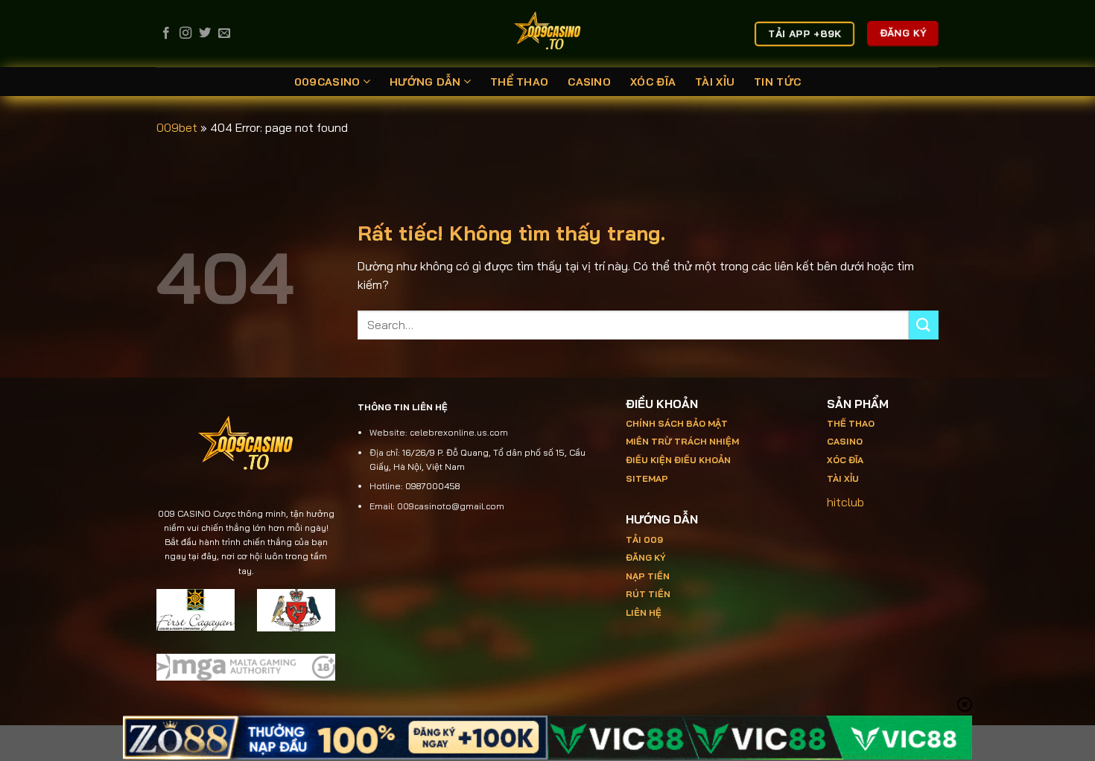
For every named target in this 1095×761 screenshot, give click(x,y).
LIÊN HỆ (643, 612)
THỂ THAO (519, 82)
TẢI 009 (644, 539)
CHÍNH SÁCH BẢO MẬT (677, 423)
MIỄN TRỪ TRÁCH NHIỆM (682, 441)
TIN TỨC (777, 82)
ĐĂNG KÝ (646, 557)
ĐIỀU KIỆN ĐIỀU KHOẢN (678, 459)
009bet (176, 127)
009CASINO (327, 82)
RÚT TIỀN (648, 593)
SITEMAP (647, 478)
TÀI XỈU (714, 82)
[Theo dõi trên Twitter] (205, 33)
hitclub (845, 501)
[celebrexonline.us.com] (548, 33)
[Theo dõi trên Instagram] (185, 33)
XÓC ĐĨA (653, 82)
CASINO (589, 82)
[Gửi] (924, 325)
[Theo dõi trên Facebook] (166, 33)
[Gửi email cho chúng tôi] (224, 33)
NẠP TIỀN (648, 576)
